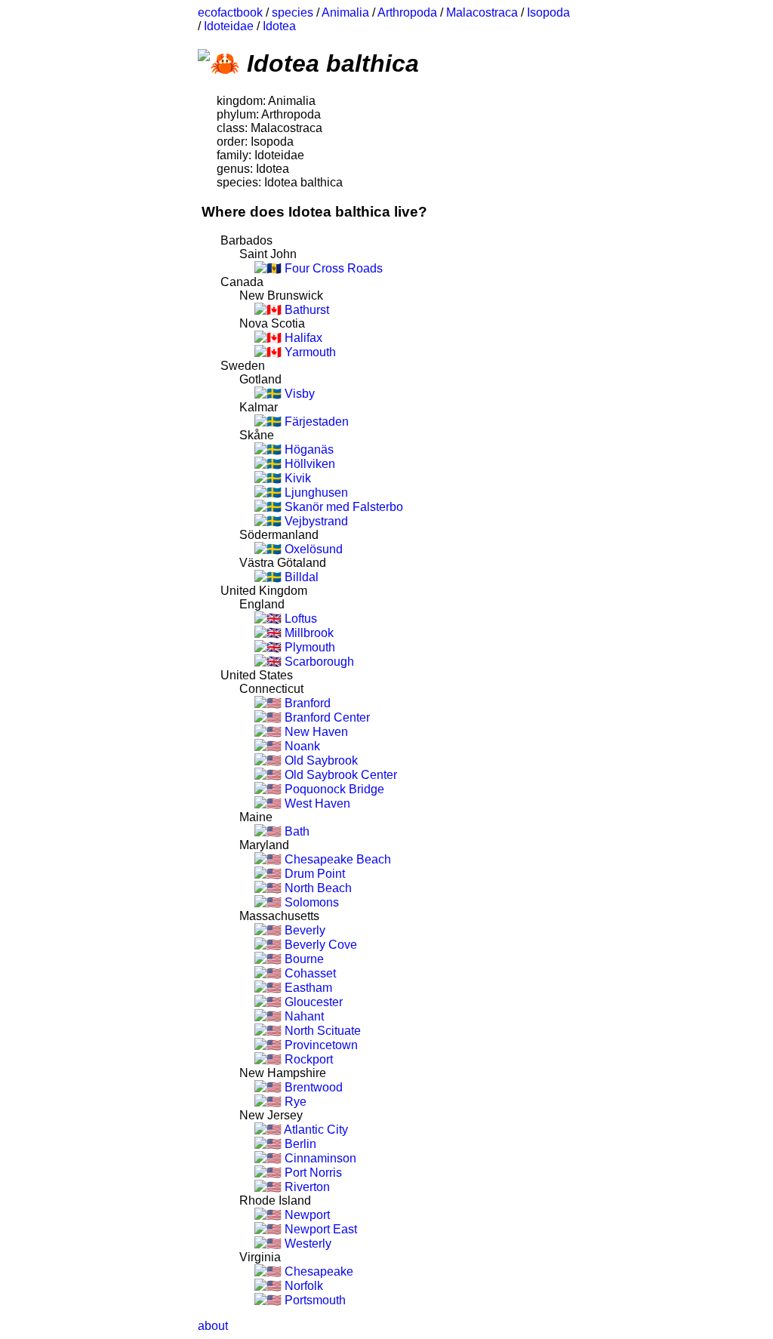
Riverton (306, 1186)
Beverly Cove (319, 944)
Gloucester (312, 1002)
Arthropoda (407, 12)
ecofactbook (230, 12)
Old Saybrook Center (339, 774)
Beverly (303, 930)
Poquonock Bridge (333, 789)
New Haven (315, 731)
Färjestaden (315, 421)
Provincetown (320, 1045)
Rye (294, 1101)
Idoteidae (229, 26)
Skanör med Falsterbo (342, 506)
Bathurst (305, 309)
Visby (298, 393)
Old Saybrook (320, 760)
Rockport (307, 1059)
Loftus (299, 618)
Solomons (310, 902)
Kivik (296, 478)
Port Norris (312, 1172)
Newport (306, 1214)
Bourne (303, 959)
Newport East (319, 1229)
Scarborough (318, 661)
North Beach (317, 888)
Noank (301, 746)
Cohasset (309, 973)
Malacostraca (482, 12)
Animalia (345, 12)
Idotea (279, 26)
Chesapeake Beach (336, 859)
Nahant (303, 1016)
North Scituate (321, 1030)
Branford (306, 703)
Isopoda (548, 12)
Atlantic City (315, 1129)
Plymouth (308, 647)
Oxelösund (312, 549)
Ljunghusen (315, 492)
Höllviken (308, 463)
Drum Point (313, 873)
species (292, 12)
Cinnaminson (319, 1158)
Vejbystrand (315, 521)
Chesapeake (317, 1271)
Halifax (302, 337)
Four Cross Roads (332, 268)
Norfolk (302, 1285)
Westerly (306, 1243)
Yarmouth (309, 352)
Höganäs (308, 449)
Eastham (307, 987)
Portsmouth (314, 1300)
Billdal (300, 577)
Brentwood (312, 1087)
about (213, 1325)
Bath (296, 831)
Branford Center (326, 717)
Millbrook (308, 632)
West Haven (316, 803)
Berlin (299, 1143)
